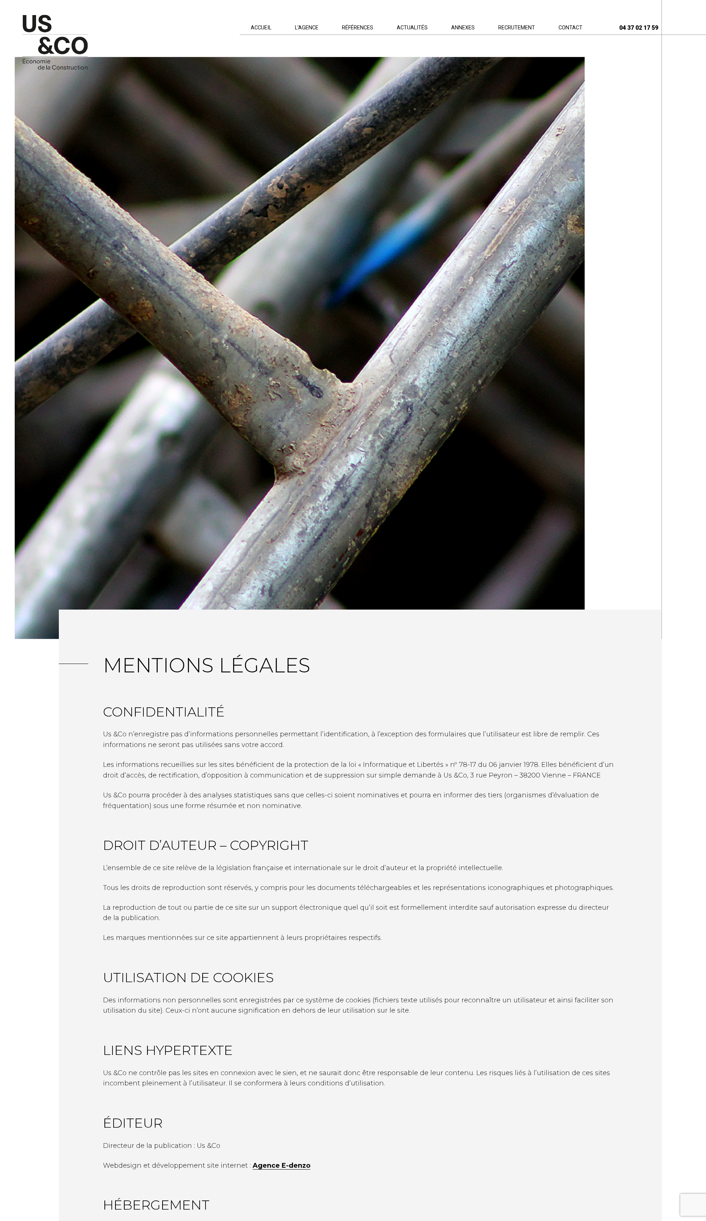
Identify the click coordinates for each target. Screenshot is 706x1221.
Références (357, 28)
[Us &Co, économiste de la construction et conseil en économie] (55, 43)
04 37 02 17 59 (638, 27)
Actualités (412, 28)
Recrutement (516, 28)
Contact (570, 28)
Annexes (463, 28)
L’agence (306, 28)
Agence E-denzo (281, 1165)
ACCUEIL (261, 28)
